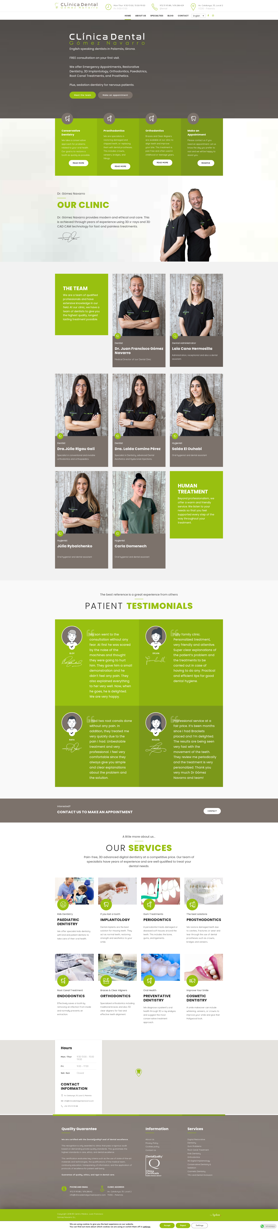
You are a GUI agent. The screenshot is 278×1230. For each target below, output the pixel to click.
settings (146, 1226)
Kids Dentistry (194, 1153)
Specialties (156, 15)
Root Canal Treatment (198, 1150)
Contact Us (151, 1150)
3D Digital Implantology (199, 1160)
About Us (140, 15)
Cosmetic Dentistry (196, 1171)
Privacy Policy (152, 1143)
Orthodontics (194, 1157)
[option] (139, 70)
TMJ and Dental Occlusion (200, 1175)
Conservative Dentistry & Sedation (199, 1166)
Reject (183, 1225)
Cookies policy (152, 1146)
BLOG (170, 15)
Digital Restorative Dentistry (196, 1141)
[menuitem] (198, 16)
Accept (167, 1225)
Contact (183, 15)
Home (128, 15)
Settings (199, 1225)
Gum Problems (194, 1146)
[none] (198, 16)
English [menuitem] (196, 15)
